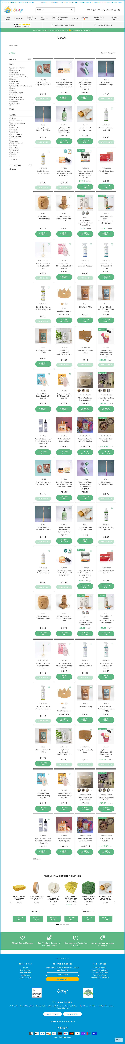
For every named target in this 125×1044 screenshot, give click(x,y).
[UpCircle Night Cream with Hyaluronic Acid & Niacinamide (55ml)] (64, 69)
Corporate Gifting (114, 2)
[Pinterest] (67, 1028)
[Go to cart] (119, 9)
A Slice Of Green (16, 121)
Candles (14, 95)
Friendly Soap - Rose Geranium (106, 170)
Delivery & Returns (55, 1006)
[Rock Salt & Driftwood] (108, 390)
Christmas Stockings (17, 99)
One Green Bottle (25, 973)
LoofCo (13, 154)
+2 (112, 390)
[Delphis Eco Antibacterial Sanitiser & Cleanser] (64, 336)
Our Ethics (64, 2)
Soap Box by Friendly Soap (85, 349)
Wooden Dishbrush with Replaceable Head (43, 264)
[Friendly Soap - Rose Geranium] (106, 157)
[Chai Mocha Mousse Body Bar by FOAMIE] (43, 69)
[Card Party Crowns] (64, 293)
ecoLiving (14, 139)
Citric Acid (14, 102)
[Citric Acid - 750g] (85, 293)
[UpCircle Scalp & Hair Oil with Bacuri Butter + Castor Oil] (43, 425)
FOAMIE (14, 145)
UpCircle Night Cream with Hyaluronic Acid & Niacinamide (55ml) (64, 83)
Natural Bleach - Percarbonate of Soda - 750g (106, 307)
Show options (64, 141)
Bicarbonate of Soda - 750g (43, 349)
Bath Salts (14, 72)
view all (29, 59)
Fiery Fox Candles (17, 143)
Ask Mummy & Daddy (18, 123)
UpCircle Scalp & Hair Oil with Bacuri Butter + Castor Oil (43, 439)
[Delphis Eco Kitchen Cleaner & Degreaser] (43, 293)
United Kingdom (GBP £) (61, 1021)
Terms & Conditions (27, 1006)
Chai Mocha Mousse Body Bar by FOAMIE (43, 82)
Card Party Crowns (64, 309)
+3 (91, 390)
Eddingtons (14, 141)
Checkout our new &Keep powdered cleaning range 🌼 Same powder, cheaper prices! (62, 30)
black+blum (25, 975)
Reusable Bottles (99, 968)
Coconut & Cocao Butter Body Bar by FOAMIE (43, 394)
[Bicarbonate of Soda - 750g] (43, 336)
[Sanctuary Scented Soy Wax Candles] (85, 425)
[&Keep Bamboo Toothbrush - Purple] (106, 69)
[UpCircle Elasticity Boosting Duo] (64, 425)
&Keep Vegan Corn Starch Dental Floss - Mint (64, 217)
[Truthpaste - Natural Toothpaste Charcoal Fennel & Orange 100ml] (85, 157)
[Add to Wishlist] (49, 63)
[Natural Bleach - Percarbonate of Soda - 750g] (106, 293)
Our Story (92, 1006)
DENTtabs (14, 132)
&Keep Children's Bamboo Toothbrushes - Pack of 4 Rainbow (106, 218)
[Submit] (72, 10)
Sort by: (104, 53)
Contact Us (99, 2)
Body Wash (15, 84)
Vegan (13, 169)
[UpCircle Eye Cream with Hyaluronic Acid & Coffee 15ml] (64, 157)
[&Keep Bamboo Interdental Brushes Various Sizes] (85, 203)
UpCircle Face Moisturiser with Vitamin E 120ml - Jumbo (106, 352)
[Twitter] (58, 1028)
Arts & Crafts (15, 70)
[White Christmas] (100, 390)
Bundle (13, 88)
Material (14, 160)
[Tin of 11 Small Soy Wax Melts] (106, 425)
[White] (66, 303)
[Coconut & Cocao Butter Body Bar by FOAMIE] (43, 380)
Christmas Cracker (17, 97)
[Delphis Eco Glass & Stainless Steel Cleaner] (106, 250)
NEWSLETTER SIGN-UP (50, 2)
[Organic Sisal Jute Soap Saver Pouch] (85, 114)
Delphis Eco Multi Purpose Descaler (43, 170)
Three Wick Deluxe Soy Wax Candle (85, 397)
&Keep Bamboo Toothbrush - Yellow (43, 127)
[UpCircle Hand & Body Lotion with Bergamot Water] (64, 114)
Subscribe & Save (71, 1006)
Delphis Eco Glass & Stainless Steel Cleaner (106, 264)
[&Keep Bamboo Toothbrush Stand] (43, 203)
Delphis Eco (15, 130)
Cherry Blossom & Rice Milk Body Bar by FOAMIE (64, 264)
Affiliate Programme (106, 1006)
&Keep (13, 118)
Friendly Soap (15, 148)
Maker (12, 115)
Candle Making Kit (17, 93)
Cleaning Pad (15, 104)
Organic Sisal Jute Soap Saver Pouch (85, 127)
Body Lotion (15, 81)
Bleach (13, 79)
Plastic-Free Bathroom (100, 970)
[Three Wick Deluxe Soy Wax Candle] (85, 380)
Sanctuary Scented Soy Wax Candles (85, 438)
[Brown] (62, 303)
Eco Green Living (16, 136)
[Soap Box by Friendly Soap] (85, 336)
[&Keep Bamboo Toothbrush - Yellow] (43, 114)
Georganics (14, 150)
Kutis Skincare (15, 152)
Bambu (13, 125)
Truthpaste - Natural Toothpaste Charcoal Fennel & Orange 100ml (85, 173)
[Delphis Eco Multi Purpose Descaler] (43, 157)
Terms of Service (63, 1008)
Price (12, 109)
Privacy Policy (41, 1006)
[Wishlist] (111, 9)
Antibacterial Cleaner (18, 68)
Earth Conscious (16, 134)
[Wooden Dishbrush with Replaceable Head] (43, 250)
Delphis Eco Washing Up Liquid (106, 127)
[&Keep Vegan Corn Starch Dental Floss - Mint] (64, 203)
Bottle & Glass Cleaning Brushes (21, 86)
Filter (13, 53)
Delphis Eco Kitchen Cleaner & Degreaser (43, 306)
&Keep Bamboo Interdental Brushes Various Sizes (85, 221)
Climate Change (86, 2)
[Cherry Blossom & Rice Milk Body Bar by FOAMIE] (64, 250)
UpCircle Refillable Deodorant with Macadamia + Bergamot (85, 84)
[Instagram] (64, 1028)
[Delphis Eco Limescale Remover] (85, 250)
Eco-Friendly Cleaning (100, 973)
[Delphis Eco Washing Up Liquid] (106, 114)
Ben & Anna (15, 127)
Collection (15, 165)
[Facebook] (61, 1028)
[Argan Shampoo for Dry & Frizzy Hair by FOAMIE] (64, 380)
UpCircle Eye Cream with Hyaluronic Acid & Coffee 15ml (64, 171)
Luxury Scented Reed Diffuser (106, 397)
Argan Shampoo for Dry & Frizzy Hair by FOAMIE (64, 394)
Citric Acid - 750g (85, 305)
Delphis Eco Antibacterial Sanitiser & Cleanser (64, 350)
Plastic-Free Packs (99, 975)
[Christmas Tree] (104, 390)
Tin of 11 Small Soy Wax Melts (106, 438)
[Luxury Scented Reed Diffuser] (106, 380)
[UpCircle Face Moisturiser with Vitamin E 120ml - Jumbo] (106, 336)
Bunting (13, 90)
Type (11, 64)
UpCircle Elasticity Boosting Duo (64, 438)
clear (30, 165)
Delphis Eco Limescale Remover (85, 263)
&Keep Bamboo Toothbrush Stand (43, 216)
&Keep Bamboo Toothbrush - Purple (106, 82)
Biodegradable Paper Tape (19, 77)
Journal (74, 2)
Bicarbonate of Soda (17, 75)
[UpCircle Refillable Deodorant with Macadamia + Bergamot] (85, 69)
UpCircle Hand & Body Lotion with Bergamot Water (64, 128)
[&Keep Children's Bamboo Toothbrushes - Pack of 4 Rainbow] (106, 203)
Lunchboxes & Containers (100, 978)
